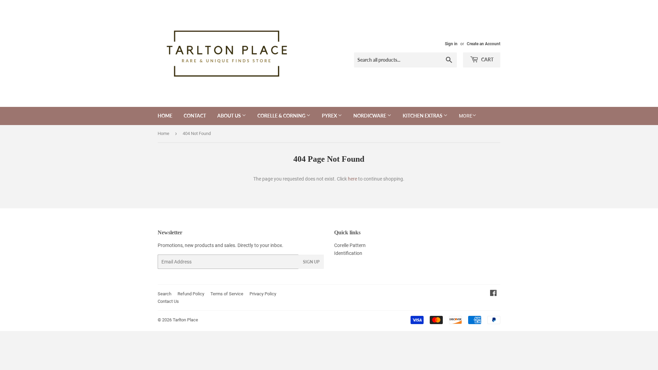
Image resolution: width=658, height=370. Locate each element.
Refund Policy (191, 293)
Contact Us (168, 301)
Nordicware (370, 116)
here (352, 179)
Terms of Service (226, 293)
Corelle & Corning (281, 116)
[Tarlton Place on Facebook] (493, 294)
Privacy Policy (262, 293)
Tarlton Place (185, 319)
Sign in (451, 43)
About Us (229, 116)
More (465, 116)
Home (165, 116)
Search (164, 293)
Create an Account (483, 43)
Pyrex (330, 116)
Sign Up (311, 261)
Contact (195, 116)
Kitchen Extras (423, 116)
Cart (487, 59)
